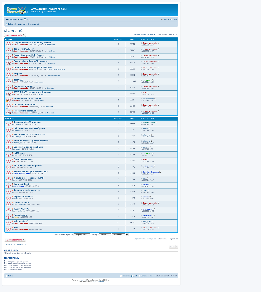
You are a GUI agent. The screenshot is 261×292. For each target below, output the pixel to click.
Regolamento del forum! (25, 111)
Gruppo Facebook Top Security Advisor (32, 43)
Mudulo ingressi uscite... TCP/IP (29, 178)
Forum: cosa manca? (24, 159)
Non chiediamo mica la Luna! (27, 98)
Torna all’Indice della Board (16, 244)
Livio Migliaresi (19, 205)
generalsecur (19, 186)
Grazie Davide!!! (21, 203)
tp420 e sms (19, 153)
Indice (10, 276)
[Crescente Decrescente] (118, 235)
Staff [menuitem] (135, 276)
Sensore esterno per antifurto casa (30, 134)
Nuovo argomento (14, 35)
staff (16, 82)
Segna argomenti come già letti (145, 34)
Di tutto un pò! (13, 30)
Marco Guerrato (149, 122)
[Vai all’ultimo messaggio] (158, 43)
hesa (16, 217)
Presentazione (20, 215)
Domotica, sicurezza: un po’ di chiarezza (33, 67)
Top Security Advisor (24, 49)
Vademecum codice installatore (28, 147)
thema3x (17, 149)
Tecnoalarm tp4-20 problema (27, 122)
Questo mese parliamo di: (56, 69)
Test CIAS (18, 80)
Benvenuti (39, 82)
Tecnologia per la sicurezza (27, 190)
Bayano (146, 184)
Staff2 (16, 100)
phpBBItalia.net (98, 281)
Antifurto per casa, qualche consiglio (31, 141)
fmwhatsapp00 (148, 99)
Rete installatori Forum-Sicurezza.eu (31, 61)
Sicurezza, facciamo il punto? (28, 165)
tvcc (15, 180)
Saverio (146, 197)
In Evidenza (51, 45)
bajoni (16, 155)
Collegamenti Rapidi (15, 19)
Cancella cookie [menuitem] (147, 276)
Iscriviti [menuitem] (166, 19)
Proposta (18, 74)
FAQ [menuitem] (28, 19)
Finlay (16, 198)
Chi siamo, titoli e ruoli (24, 104)
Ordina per (95, 235)
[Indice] (18, 10)
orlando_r (17, 136)
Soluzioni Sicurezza (22, 174)
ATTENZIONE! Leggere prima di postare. (33, 92)
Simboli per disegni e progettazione (31, 172)
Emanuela (17, 124)
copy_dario (147, 222)
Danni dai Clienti (21, 184)
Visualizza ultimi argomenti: (63, 235)
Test (16, 227)
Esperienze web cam (23, 196)
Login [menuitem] (175, 19)
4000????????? (21, 209)
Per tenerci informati (23, 86)
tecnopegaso (148, 166)
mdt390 (16, 130)
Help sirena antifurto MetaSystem (29, 128)
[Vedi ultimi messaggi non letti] (12, 43)
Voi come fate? (21, 221)
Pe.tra (16, 192)
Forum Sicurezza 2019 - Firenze (29, 55)
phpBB (83, 280)
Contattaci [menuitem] (126, 276)
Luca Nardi (147, 80)
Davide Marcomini (21, 45)
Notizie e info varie (53, 76)
